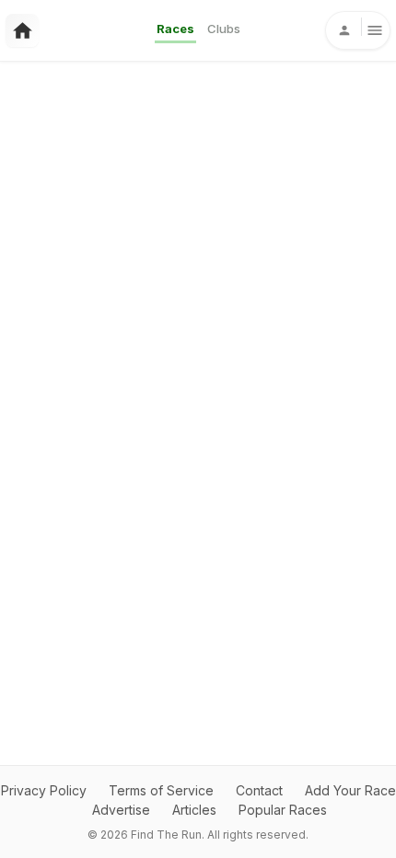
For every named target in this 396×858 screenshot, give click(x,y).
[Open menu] (357, 30)
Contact (259, 790)
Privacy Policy (44, 790)
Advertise (121, 809)
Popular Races (283, 809)
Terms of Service (161, 790)
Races (175, 28)
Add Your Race (350, 790)
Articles (194, 809)
